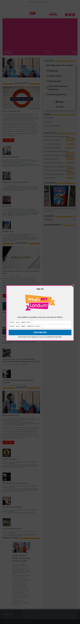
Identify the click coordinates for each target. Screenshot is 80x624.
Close (73, 285)
